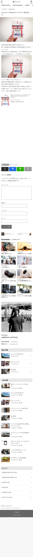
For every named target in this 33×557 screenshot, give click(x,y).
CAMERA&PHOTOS (9, 472)
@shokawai (14, 341)
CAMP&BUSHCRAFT (9, 477)
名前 (3, 203)
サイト (3, 218)
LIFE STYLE (4, 9)
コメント (4, 185)
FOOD (5, 487)
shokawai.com (13, 344)
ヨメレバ (17, 99)
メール (4, 210)
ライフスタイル (14, 164)
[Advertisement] (14, 123)
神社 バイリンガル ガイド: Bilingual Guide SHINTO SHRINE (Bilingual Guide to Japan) (20, 96)
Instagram (17, 512)
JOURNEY (27, 5)
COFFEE (6, 482)
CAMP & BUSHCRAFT (18, 5)
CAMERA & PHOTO (6, 5)
